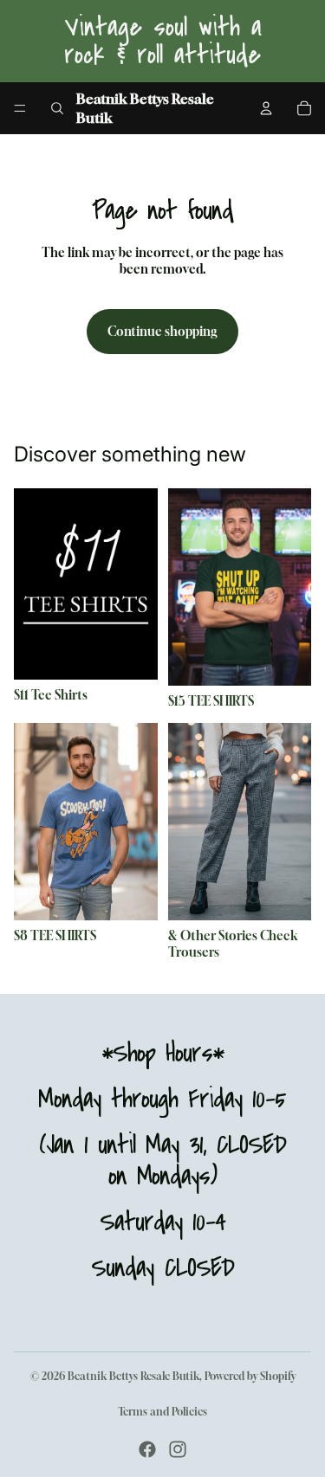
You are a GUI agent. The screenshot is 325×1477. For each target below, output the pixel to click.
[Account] (266, 108)
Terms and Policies (162, 1411)
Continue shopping (162, 331)
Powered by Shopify (250, 1376)
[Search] (57, 108)
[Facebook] (147, 1449)
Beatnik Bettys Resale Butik (133, 1376)
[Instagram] (177, 1449)
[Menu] (20, 108)
